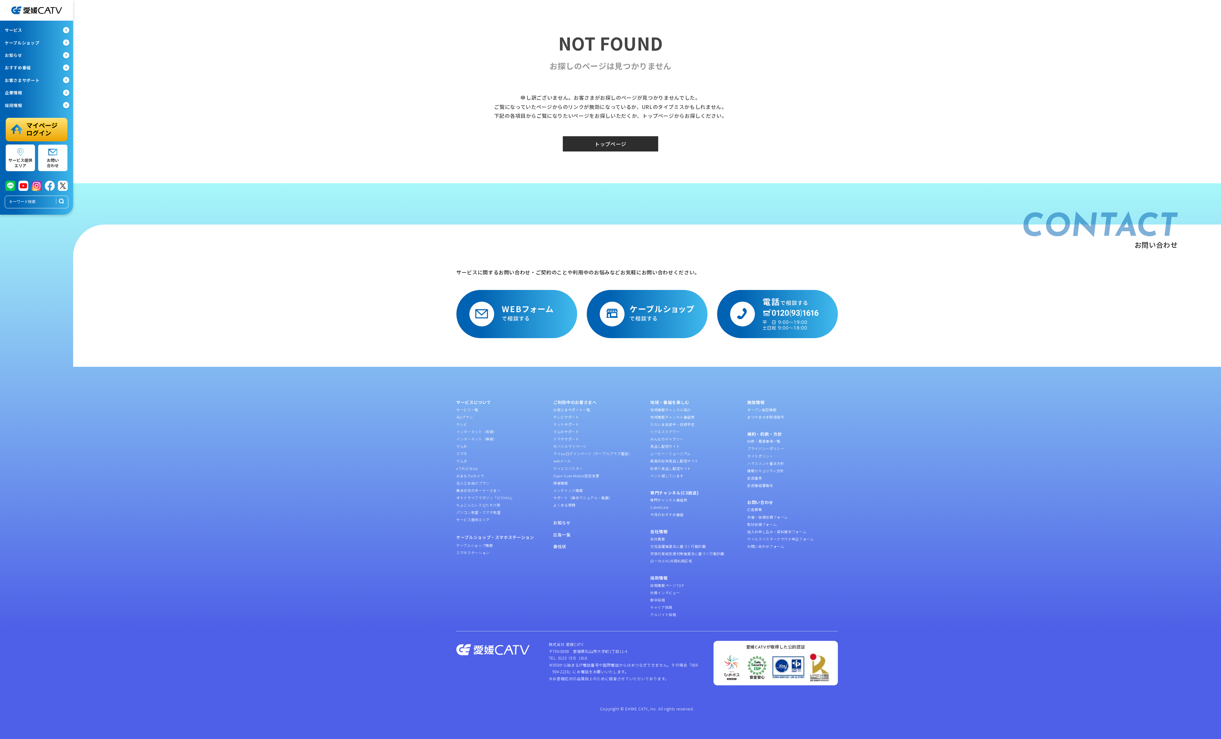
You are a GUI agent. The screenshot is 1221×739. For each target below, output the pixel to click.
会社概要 (657, 538)
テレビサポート (566, 417)
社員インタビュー (665, 592)
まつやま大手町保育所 (765, 417)
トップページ (610, 144)
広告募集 (754, 509)
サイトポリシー (760, 456)
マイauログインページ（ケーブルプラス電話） (592, 453)
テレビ (461, 424)
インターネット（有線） (476, 431)
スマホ (461, 453)
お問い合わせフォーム (765, 546)
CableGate (659, 507)
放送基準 (754, 477)
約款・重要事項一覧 (764, 441)
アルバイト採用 (663, 614)
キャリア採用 (661, 607)
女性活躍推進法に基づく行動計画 (678, 546)
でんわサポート (566, 431)
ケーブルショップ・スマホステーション (495, 537)
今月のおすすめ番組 (667, 514)
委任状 (559, 546)
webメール (562, 460)
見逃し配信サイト (665, 446)
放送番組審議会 (760, 485)
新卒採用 (657, 599)
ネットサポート (566, 424)
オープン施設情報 (761, 409)
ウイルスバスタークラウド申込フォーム (780, 538)
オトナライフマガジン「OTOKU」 (485, 497)
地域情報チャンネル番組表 (672, 417)
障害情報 (560, 483)
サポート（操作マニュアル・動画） (582, 497)
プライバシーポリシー (765, 448)
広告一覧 (562, 535)
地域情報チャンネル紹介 (670, 409)
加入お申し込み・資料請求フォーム (776, 531)
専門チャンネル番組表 (668, 499)
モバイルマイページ (570, 446)
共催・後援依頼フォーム (767, 517)
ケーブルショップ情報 (474, 545)
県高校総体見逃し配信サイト (674, 460)
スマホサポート (566, 438)
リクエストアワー (665, 431)
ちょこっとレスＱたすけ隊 (478, 504)
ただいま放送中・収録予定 (672, 424)
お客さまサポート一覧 (571, 409)
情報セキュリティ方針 (765, 470)
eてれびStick (467, 468)
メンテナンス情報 (568, 490)
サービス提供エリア (473, 519)
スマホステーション (473, 552)
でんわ (461, 446)
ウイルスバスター (568, 468)
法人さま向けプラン (473, 483)
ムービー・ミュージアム (670, 453)
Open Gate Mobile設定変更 (576, 475)
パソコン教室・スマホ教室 (478, 512)
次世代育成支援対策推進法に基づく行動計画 (687, 553)
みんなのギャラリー (667, 438)
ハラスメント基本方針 (765, 463)
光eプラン (464, 417)
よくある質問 (564, 504)
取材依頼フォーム (762, 524)
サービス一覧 (467, 409)
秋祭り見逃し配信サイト (670, 468)
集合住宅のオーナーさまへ (478, 490)
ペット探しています (667, 475)
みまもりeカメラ (470, 475)
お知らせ (562, 523)
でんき (461, 460)
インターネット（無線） (476, 438)
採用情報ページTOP (667, 585)
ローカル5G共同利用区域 (671, 560)
